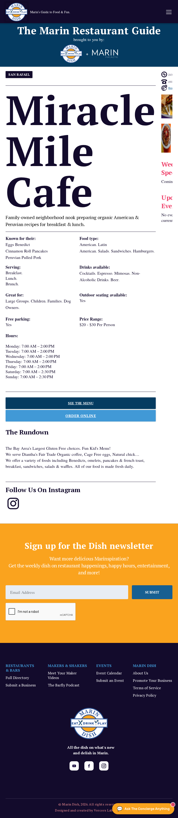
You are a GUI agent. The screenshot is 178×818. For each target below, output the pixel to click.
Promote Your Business (152, 680)
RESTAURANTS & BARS (20, 668)
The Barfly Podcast (63, 685)
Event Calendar (109, 673)
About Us (140, 673)
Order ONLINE (80, 415)
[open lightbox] (166, 138)
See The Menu (80, 403)
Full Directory (17, 677)
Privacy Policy (144, 695)
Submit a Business (21, 685)
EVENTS (103, 665)
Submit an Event (110, 680)
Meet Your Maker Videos (62, 675)
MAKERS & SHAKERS (67, 665)
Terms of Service (147, 688)
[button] (168, 12)
